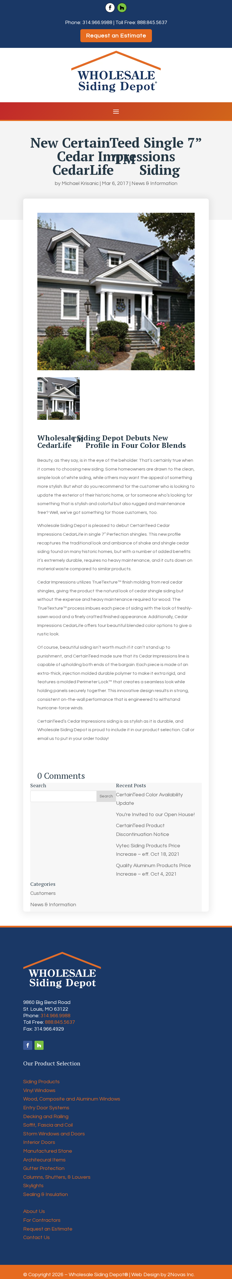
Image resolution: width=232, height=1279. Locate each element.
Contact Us (36, 1237)
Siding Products (41, 1081)
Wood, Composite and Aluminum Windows (71, 1099)
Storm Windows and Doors (54, 1134)
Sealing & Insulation (45, 1194)
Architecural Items (44, 1160)
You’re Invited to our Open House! (155, 814)
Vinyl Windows (39, 1090)
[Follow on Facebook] (110, 7)
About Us (34, 1211)
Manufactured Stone (47, 1151)
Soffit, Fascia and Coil (48, 1125)
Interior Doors (39, 1142)
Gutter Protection (44, 1168)
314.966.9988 (97, 22)
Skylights (33, 1185)
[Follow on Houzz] (122, 7)
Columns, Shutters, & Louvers (57, 1177)
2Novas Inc (180, 1274)
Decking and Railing (45, 1116)
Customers (43, 893)
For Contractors (42, 1220)
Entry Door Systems (46, 1107)
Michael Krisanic (80, 183)
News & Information (154, 183)
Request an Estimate (116, 36)
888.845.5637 (152, 22)
